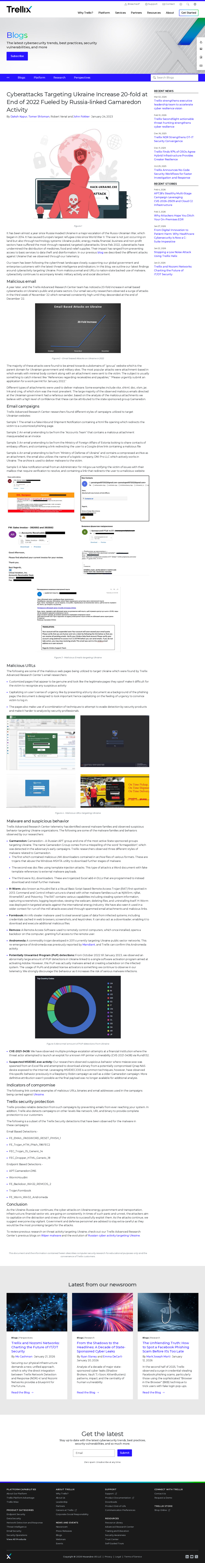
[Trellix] (9, 1556)
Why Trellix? (85, 12)
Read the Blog (20, 1392)
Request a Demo (163, 1497)
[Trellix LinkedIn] (187, 1556)
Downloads (111, 1502)
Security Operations (17, 1535)
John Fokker (81, 116)
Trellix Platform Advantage (20, 1497)
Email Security (14, 1531)
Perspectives (82, 77)
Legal (118, 1556)
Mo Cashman (24, 1356)
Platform (104, 12)
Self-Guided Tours (114, 1543)
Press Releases (64, 1531)
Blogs (59, 1535)
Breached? (134, 4)
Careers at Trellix (65, 1510)
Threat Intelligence (17, 1526)
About (170, 12)
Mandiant (88, 944)
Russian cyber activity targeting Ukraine (114, 1235)
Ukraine (38, 1094)
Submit (124, 1452)
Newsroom (62, 1526)
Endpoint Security (16, 1514)
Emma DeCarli (112, 1356)
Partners (136, 12)
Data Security (14, 1518)
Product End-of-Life (115, 1506)
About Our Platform (17, 1493)
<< (8, 77)
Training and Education (117, 1531)
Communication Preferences (120, 1510)
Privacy (108, 1556)
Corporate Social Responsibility (72, 1514)
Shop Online (160, 1510)
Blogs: (21, 77)
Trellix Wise (13, 1502)
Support (152, 4)
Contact (170, 4)
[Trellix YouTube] (191, 1556)
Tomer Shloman (38, 116)
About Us (60, 1497)
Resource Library (114, 1522)
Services (120, 12)
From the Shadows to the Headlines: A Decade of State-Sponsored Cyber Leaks (101, 1347)
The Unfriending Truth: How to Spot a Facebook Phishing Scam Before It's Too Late (166, 1347)
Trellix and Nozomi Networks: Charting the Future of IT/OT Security (35, 1347)
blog (100, 252)
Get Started (188, 12)
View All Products (16, 1539)
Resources (154, 12)
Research (59, 77)
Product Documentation (118, 1497)
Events (59, 1543)
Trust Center (112, 1539)
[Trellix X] (196, 1556)
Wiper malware (51, 1235)
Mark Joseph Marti (158, 1356)
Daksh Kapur (19, 116)
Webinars (61, 1539)
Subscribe (17, 56)
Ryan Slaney (89, 1356)
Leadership (62, 1502)
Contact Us (160, 1493)
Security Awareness (115, 1535)
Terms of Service (133, 1556)
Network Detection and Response (25, 1522)
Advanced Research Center (119, 1526)
